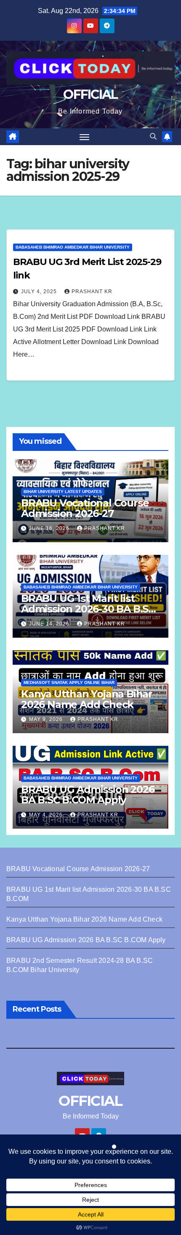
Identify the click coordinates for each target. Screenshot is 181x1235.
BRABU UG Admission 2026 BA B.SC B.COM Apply (87, 794)
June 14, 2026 (50, 624)
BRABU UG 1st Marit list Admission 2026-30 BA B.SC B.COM (88, 608)
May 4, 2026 (46, 815)
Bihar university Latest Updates (63, 491)
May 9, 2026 (46, 719)
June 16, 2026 (50, 528)
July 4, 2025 (40, 291)
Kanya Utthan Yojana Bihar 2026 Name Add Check (86, 699)
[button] (153, 136)
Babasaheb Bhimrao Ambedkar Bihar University (73, 247)
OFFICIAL (90, 94)
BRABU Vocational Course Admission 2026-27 (85, 508)
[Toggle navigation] (84, 137)
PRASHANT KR (92, 291)
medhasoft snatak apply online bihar (69, 682)
